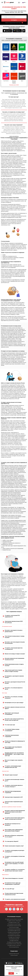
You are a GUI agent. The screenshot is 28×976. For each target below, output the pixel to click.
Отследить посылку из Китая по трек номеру (14, 919)
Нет (17, 973)
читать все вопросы (14, 136)
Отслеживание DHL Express (14, 933)
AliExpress (12, 12)
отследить (14, 20)
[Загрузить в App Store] (7, 30)
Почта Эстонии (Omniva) (14, 947)
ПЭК (6, 61)
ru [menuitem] (24, 2)
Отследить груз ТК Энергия (14, 937)
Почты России (13, 10)
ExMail (6, 71)
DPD (22, 71)
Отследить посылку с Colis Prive (14, 945)
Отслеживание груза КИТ (14, 938)
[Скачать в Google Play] (17, 30)
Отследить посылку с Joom (14, 922)
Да (11, 973)
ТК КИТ (14, 71)
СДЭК (22, 51)
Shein (22, 12)
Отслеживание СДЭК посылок (14, 930)
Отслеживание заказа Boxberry (14, 935)
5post (22, 80)
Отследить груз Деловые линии (14, 932)
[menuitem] (2, 2)
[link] (6, 909)
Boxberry (14, 61)
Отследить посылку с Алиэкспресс (14, 920)
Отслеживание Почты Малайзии (14, 928)
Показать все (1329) (14, 84)
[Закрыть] (22, 966)
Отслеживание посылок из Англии (14, 925)
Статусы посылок (14, 955)
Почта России (6, 51)
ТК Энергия (22, 61)
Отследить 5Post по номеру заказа (14, 942)
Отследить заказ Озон (14, 940)
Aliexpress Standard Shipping (14, 82)
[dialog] (14, 970)
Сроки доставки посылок (14, 953)
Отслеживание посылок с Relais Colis (14, 943)
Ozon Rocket (5, 80)
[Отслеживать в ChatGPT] (23, 30)
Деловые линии (14, 51)
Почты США (20, 10)
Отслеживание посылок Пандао (14, 924)
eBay (19, 12)
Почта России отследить (14, 927)
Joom (16, 12)
